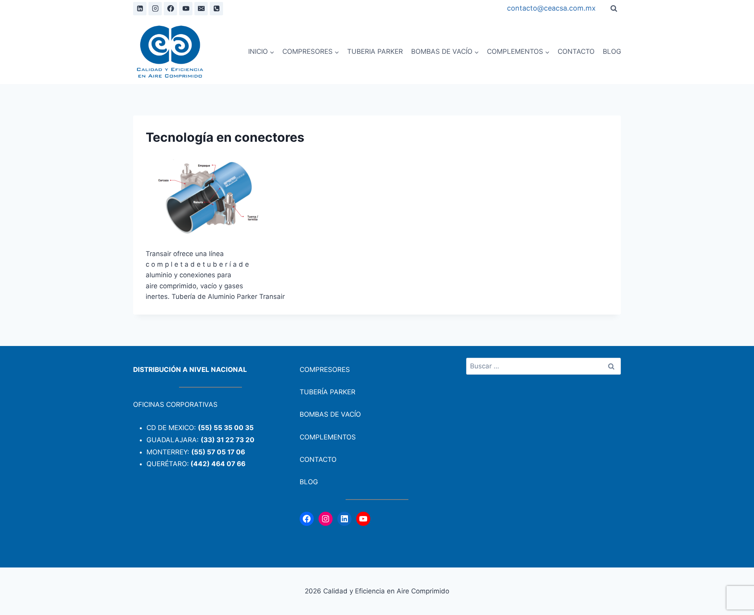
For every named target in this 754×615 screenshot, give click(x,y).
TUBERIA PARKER (375, 51)
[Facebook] (170, 8)
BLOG (612, 51)
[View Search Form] (614, 9)
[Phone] (216, 8)
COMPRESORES (325, 369)
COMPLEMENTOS (328, 437)
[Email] (201, 8)
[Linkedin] (139, 8)
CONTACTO (576, 51)
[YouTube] (185, 8)
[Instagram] (155, 8)
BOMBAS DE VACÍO (330, 414)
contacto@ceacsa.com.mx (551, 8)
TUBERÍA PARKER (327, 392)
